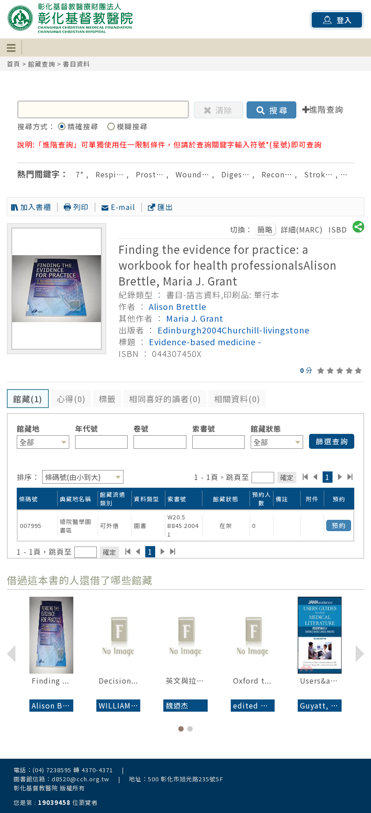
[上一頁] (315, 477)
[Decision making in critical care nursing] (118, 635)
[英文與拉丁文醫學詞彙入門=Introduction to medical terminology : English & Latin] (185, 635)
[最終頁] (350, 477)
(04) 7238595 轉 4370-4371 (73, 769)
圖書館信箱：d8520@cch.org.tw (61, 779)
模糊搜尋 (132, 126)
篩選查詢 (332, 441)
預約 (339, 525)
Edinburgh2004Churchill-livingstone (233, 330)
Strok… (318, 174)
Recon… (277, 174)
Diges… (235, 174)
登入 (344, 19)
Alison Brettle (177, 306)
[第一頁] (305, 477)
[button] (181, 729)
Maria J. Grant (195, 318)
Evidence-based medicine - (205, 341)
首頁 (13, 63)
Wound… (192, 174)
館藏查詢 (41, 63)
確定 (287, 477)
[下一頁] (340, 477)
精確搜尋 (83, 126)
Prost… (150, 174)
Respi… (109, 174)
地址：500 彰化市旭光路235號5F (176, 779)
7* (80, 174)
